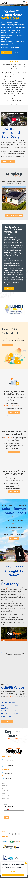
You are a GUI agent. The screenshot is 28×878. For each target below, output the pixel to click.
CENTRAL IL (5, 763)
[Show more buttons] (25, 640)
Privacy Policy (5, 869)
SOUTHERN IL (5, 769)
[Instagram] (19, 834)
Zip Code (6, 809)
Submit (6, 817)
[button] (24, 2)
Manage (13, 871)
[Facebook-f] (9, 834)
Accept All (13, 875)
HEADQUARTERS (6, 756)
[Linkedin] (15, 834)
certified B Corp (12, 696)
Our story (4, 588)
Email (5, 804)
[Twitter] (12, 834)
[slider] (13, 640)
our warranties (8, 437)
